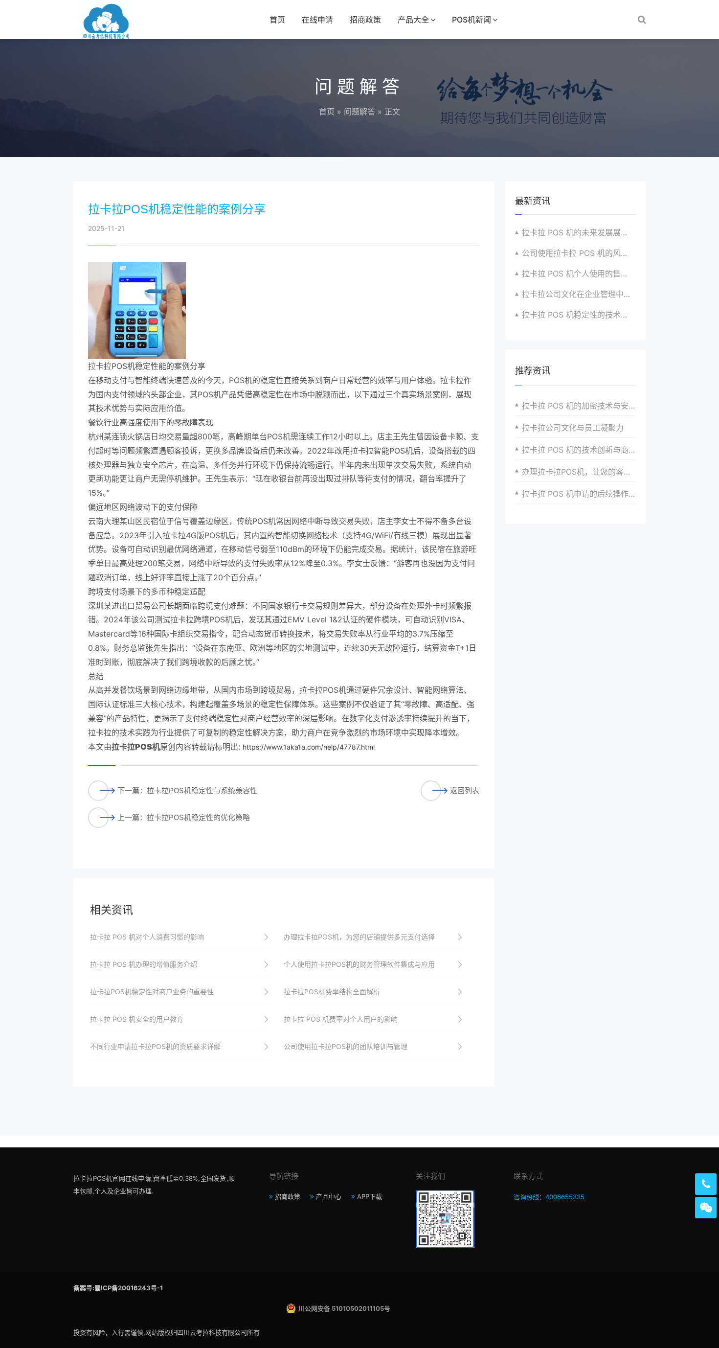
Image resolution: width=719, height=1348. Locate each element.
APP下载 (369, 1196)
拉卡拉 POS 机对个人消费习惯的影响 (147, 937)
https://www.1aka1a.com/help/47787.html (309, 747)
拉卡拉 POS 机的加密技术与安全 (579, 406)
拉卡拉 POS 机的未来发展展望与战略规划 (579, 232)
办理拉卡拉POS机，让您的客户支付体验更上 (579, 472)
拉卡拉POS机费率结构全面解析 (332, 991)
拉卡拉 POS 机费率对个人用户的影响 (341, 1019)
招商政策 (365, 19)
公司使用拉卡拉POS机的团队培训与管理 (345, 1046)
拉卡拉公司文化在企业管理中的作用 (579, 294)
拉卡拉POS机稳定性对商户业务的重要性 (152, 991)
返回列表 (464, 790)
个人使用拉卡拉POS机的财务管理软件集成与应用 (359, 964)
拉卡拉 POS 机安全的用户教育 (136, 1019)
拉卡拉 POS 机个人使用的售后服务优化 (579, 273)
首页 (277, 19)
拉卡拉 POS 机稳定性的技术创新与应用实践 (579, 315)
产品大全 (413, 19)
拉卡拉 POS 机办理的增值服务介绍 (143, 964)
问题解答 (359, 111)
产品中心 (328, 1196)
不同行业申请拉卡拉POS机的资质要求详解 (155, 1046)
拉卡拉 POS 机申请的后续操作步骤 (579, 494)
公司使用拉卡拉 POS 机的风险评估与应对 (579, 253)
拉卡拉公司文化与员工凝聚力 (573, 428)
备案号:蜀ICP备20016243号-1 (118, 1288)
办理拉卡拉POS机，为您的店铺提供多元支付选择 (359, 937)
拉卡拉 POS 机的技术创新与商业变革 (579, 450)
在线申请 (317, 19)
